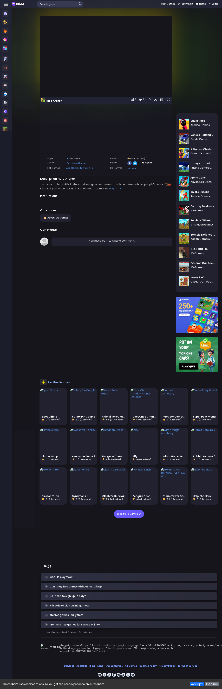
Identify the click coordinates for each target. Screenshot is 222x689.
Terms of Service (187, 666)
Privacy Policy (167, 666)
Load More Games (127, 513)
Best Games (69, 632)
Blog (92, 666)
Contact (69, 666)
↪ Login (213, 3)
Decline (212, 684)
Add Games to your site (79, 168)
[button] (169, 99)
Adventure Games (76, 163)
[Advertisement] (25, 60)
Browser (132, 168)
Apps (100, 666)
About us (81, 666)
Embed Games (114, 666)
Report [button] (148, 162)
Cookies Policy (148, 666)
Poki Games (85, 632)
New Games (52, 632)
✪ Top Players (185, 3)
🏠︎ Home (201, 3)
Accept (197, 684)
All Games (131, 666)
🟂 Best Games (167, 3)
